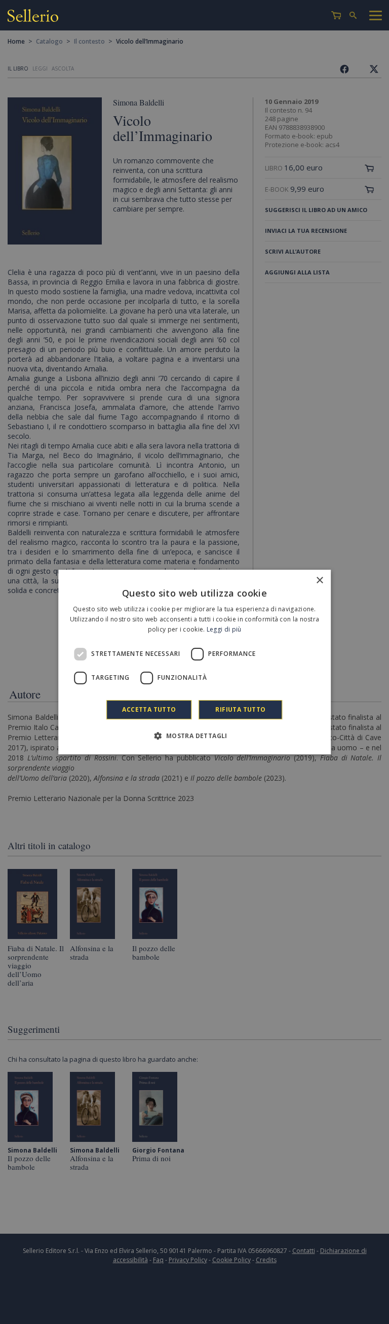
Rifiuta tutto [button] (240, 709)
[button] (194, 735)
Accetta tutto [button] (149, 709)
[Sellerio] (33, 17)
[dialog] (194, 662)
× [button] (319, 580)
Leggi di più (224, 629)
